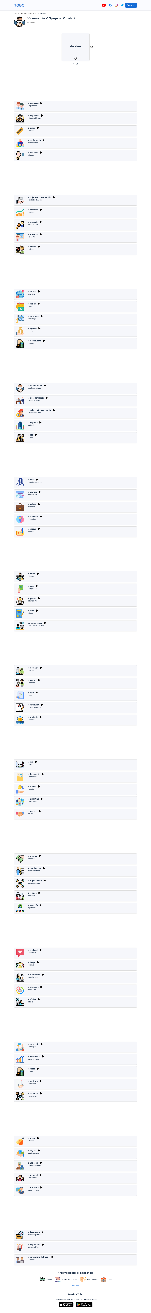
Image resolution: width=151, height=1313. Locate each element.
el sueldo (32, 304)
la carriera (31, 294)
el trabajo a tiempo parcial (39, 410)
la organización (35, 880)
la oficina (32, 999)
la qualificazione (34, 871)
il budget (31, 343)
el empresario (34, 1244)
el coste (31, 1069)
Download (131, 5)
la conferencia (34, 140)
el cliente (32, 246)
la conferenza (33, 143)
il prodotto (31, 720)
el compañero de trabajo (39, 1257)
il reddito (31, 331)
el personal (33, 1175)
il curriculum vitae (34, 707)
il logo (30, 695)
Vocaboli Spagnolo (27, 13)
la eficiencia (33, 987)
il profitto (31, 212)
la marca (31, 128)
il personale (32, 1178)
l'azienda (31, 425)
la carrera (32, 291)
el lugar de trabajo (36, 398)
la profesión (33, 1187)
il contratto (32, 1084)
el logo (31, 692)
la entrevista (33, 1044)
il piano (30, 764)
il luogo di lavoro (34, 400)
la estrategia (33, 316)
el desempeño (34, 1056)
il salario (31, 306)
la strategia (32, 319)
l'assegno (31, 531)
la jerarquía (33, 905)
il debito (31, 576)
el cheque (32, 529)
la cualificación (34, 868)
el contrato (33, 1081)
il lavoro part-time (34, 413)
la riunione (31, 895)
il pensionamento (34, 1165)
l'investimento (33, 224)
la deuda (31, 574)
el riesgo (31, 962)
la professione (33, 1190)
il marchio (31, 130)
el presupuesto (34, 341)
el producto (33, 717)
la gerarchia (32, 908)
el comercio (33, 1093)
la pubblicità (32, 494)
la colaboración (35, 385)
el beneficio (33, 210)
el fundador (33, 516)
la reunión (32, 893)
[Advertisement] (75, 83)
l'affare (30, 814)
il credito (31, 789)
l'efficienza (32, 989)
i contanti (31, 858)
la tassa (31, 155)
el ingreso (32, 328)
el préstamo (33, 668)
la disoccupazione (35, 1235)
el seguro (32, 1150)
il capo (30, 437)
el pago (31, 586)
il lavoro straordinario (36, 625)
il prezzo (31, 1141)
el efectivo (32, 856)
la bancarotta (32, 601)
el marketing (33, 799)
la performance (33, 1059)
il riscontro (32, 953)
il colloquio (32, 1047)
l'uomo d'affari (33, 1247)
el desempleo (34, 1232)
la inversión (33, 222)
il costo (30, 1071)
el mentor (32, 680)
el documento (34, 774)
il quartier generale (35, 482)
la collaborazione (34, 388)
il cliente (31, 249)
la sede (31, 479)
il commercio (32, 1096)
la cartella (31, 507)
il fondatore (32, 519)
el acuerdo (32, 811)
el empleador (33, 115)
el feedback (33, 950)
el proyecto (33, 234)
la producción (34, 975)
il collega (31, 1259)
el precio (31, 1138)
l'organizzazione (34, 883)
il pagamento (32, 589)
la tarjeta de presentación (39, 197)
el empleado (33, 103)
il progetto (31, 237)
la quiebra (32, 598)
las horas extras (35, 623)
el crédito (32, 786)
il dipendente (33, 106)
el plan (30, 762)
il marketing (32, 801)
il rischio (31, 965)
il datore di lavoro (34, 118)
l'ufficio (30, 1002)
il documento (32, 777)
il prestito (31, 670)
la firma (31, 611)
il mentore (31, 683)
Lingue (16, 13)
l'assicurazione (33, 1153)
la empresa (33, 422)
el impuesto (33, 152)
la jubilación (33, 1163)
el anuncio (32, 492)
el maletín (32, 504)
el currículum (33, 705)
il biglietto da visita (35, 200)
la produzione (33, 977)
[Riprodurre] (41, 103)
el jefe (30, 435)
